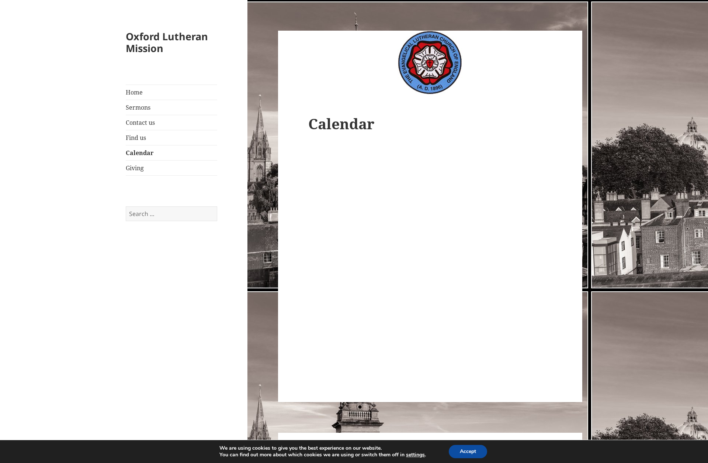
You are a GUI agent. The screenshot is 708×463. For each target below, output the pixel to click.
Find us (136, 138)
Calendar (139, 153)
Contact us (140, 123)
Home (134, 92)
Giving (135, 168)
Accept (468, 451)
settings (415, 455)
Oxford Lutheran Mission (167, 42)
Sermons (138, 107)
